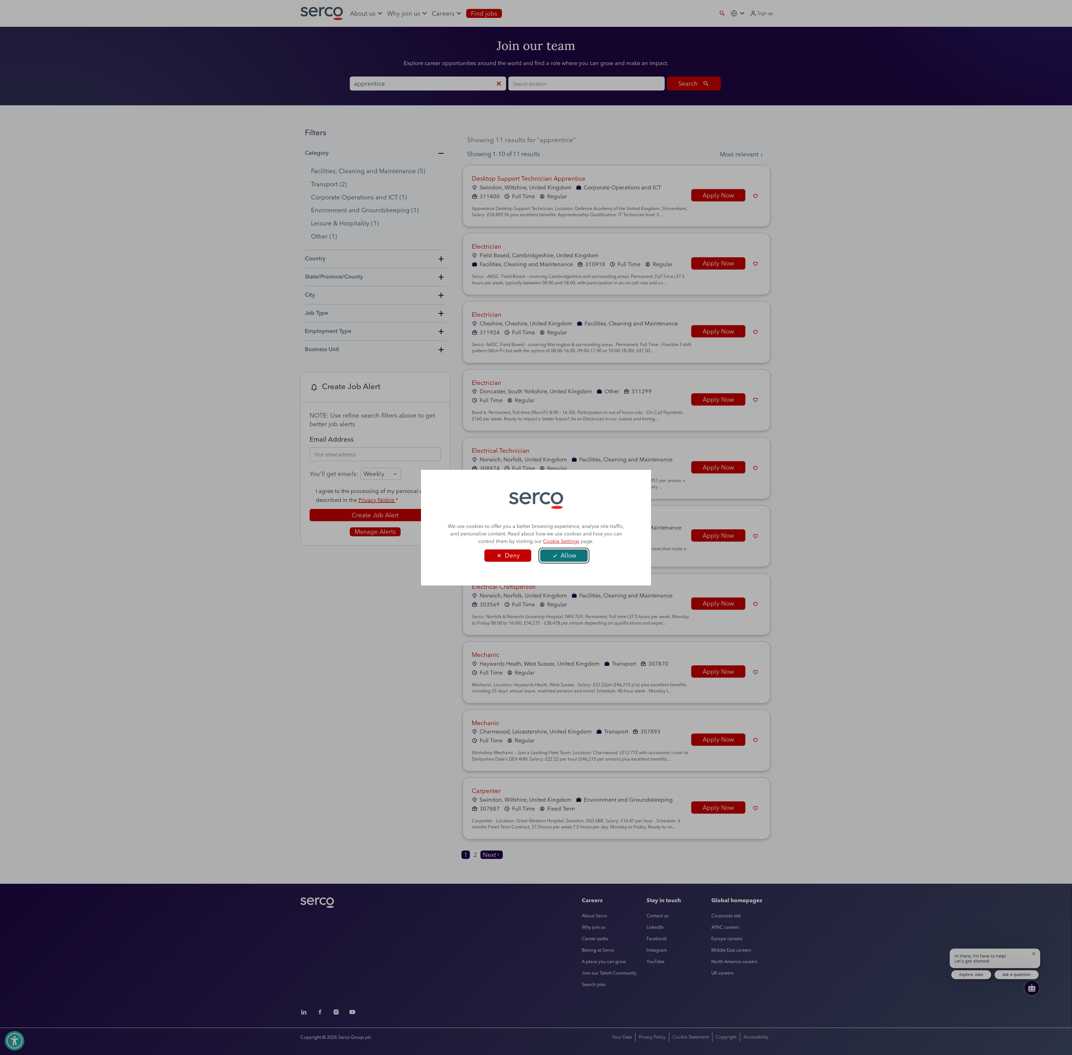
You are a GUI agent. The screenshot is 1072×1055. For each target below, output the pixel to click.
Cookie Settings (561, 541)
